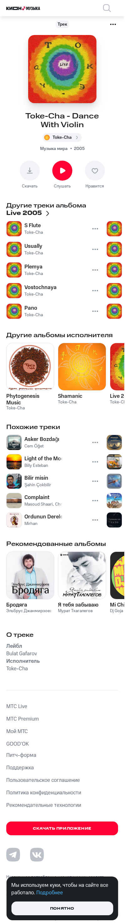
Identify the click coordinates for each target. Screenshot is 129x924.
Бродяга (16, 605)
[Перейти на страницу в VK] (37, 855)
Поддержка (20, 768)
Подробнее (49, 893)
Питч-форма (21, 755)
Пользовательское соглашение (43, 780)
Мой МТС (17, 731)
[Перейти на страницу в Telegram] (13, 855)
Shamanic (70, 396)
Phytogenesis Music (22, 399)
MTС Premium (22, 719)
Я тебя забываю (78, 605)
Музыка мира (54, 149)
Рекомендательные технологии (43, 805)
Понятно (62, 908)
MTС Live (16, 706)
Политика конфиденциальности (43, 793)
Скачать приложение (62, 828)
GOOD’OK (17, 744)
